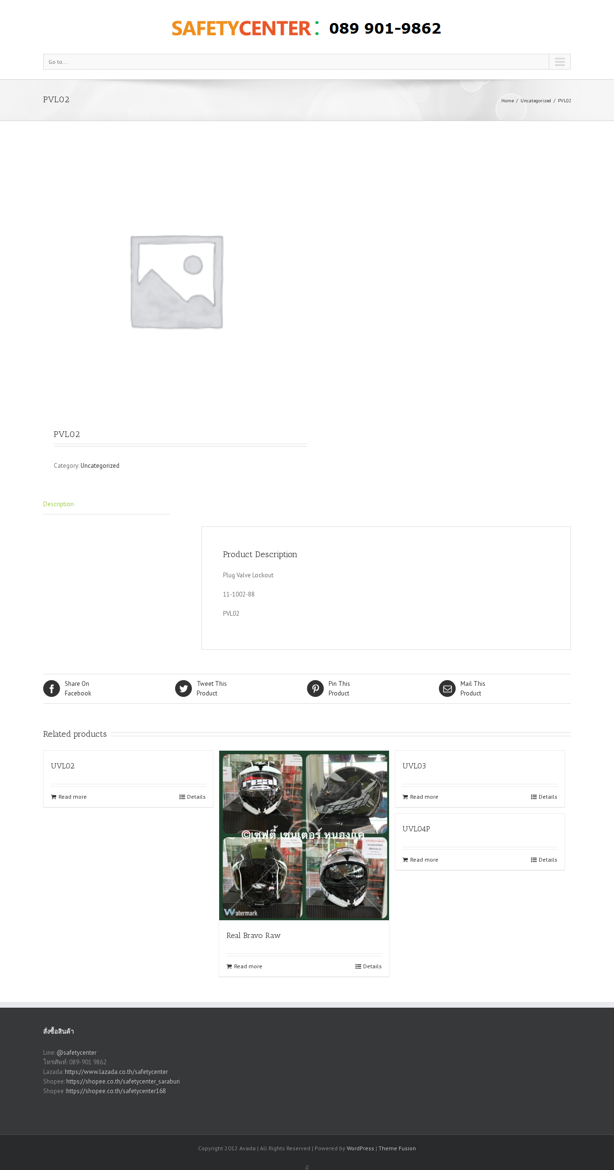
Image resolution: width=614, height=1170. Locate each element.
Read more (73, 796)
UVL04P (416, 828)
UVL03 (414, 765)
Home (507, 101)
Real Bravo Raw (253, 935)
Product (212, 688)
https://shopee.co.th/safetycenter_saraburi (123, 1081)
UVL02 (62, 765)
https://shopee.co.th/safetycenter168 (116, 1091)
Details (196, 796)
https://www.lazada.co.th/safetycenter (116, 1072)
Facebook (78, 688)
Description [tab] (58, 504)
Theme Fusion (397, 1148)
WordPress (360, 1148)
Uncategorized (535, 101)
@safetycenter (76, 1052)
